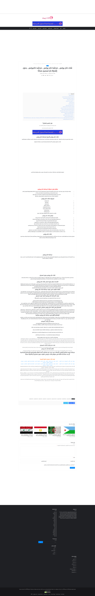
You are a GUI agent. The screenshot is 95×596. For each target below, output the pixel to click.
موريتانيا (51, 362)
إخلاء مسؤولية (35, 594)
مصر (71, 361)
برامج (60, 28)
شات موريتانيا (55, 534)
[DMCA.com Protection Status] (48, 592)
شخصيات (64, 28)
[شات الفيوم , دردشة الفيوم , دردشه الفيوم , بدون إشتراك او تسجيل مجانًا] (40, 430)
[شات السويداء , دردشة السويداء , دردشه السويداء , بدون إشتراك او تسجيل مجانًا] (26, 430)
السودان (38, 361)
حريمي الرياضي (50, 28)
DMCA (31, 594)
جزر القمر (44, 362)
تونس (54, 361)
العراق (29, 361)
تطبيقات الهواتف (56, 28)
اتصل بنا (49, 594)
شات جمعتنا (74, 560)
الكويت (60, 361)
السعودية (66, 361)
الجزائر (57, 361)
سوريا (74, 361)
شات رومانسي (74, 572)
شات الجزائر (55, 519)
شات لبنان (55, 515)
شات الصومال (55, 531)
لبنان (63, 361)
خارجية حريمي (45, 28)
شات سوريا (55, 514)
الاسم (74, 457)
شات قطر (55, 522)
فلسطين (25, 361)
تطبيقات (54, 553)
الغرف (57, 63)
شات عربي (74, 562)
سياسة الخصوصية (40, 594)
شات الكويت (55, 525)
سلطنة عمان (32, 361)
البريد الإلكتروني (72, 461)
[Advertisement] (47, 7)
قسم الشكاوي (45, 594)
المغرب (47, 361)
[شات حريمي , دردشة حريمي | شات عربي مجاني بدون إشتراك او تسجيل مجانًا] (47, 17)
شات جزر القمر (55, 532)
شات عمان (55, 526)
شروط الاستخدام (53, 594)
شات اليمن (55, 528)
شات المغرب (55, 520)
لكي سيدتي (39, 28)
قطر (44, 361)
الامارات (50, 361)
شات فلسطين (55, 513)
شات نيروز (74, 559)
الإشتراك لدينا (62, 594)
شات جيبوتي (55, 533)
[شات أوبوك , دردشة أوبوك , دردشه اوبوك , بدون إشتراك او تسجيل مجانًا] (68, 430)
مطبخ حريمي (34, 28)
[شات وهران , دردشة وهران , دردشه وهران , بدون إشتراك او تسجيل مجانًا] (54, 430)
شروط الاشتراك (58, 594)
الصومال (48, 362)
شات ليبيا (55, 527)
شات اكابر (74, 567)
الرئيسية (60, 63)
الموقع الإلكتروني (43, 461)
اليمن (36, 361)
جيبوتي (22, 361)
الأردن (69, 361)
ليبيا (52, 361)
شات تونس (55, 521)
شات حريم (74, 565)
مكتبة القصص (74, 570)
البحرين (42, 361)
